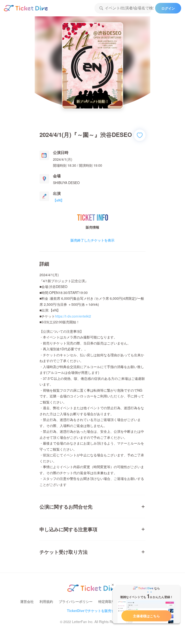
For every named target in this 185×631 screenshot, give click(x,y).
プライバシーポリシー (75, 601)
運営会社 (27, 601)
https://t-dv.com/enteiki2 (73, 316)
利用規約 (46, 601)
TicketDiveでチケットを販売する (92, 610)
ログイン (168, 8)
